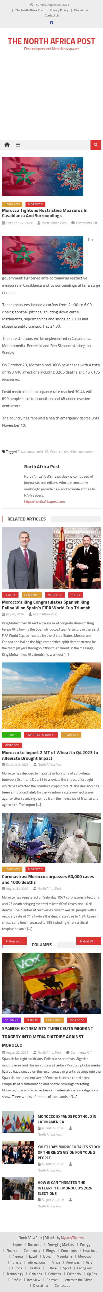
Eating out (84, 1268)
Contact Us (52, 15)
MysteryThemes (72, 1237)
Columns (42, 944)
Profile (16, 1279)
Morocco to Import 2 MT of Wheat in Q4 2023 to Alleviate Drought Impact (50, 755)
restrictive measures (79, 451)
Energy (85, 1244)
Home (17, 1244)
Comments (69, 1250)
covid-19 (42, 451)
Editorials (74, 1273)
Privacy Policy (59, 10)
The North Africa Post (29, 10)
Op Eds (92, 1273)
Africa (56, 1262)
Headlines (12, 204)
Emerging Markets (40, 735)
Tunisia (16, 1262)
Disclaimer (81, 10)
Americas (73, 1262)
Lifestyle (34, 1268)
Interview (33, 1279)
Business (11, 735)
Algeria (17, 1256)
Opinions (35, 1273)
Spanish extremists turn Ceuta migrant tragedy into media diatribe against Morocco (47, 1037)
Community (32, 1250)
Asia (89, 1262)
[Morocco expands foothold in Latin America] (18, 1122)
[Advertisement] (51, 98)
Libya (46, 1256)
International (37, 1262)
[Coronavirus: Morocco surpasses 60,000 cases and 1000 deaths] (51, 838)
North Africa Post (54, 222)
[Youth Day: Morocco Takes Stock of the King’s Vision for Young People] (18, 1152)
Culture (51, 1268)
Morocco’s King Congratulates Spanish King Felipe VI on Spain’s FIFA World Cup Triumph (46, 605)
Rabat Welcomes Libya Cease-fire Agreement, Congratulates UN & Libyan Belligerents (90, 941)
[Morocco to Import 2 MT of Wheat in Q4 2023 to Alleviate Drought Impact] (51, 695)
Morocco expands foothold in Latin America (67, 1119)
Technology (14, 1273)
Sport (75, 595)
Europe (10, 595)
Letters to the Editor (78, 1279)
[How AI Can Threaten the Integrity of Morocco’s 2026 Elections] (18, 1188)
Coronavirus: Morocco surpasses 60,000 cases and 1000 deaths (48, 879)
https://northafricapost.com (44, 501)
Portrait (52, 1279)
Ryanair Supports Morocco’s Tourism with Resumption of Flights (18, 941)
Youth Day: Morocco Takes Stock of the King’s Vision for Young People (69, 1152)
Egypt (33, 1256)
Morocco (35, 204)
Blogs (50, 1250)
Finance (12, 1250)
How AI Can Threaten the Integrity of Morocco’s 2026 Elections (65, 1188)
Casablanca (26, 451)
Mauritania (64, 1256)
